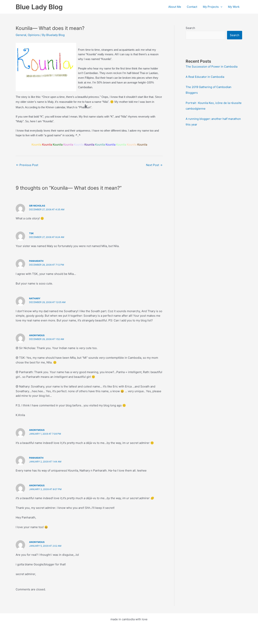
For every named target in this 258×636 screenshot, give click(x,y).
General (21, 35)
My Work (233, 7)
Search (190, 28)
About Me (174, 7)
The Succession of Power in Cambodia (211, 66)
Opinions (34, 35)
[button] (220, 6)
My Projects (211, 7)
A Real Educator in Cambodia (205, 77)
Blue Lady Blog (39, 7)
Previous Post (27, 165)
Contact (192, 7)
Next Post (154, 165)
